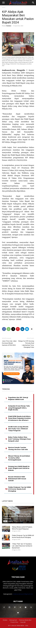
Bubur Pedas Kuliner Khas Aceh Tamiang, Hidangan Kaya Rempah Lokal (19, 439)
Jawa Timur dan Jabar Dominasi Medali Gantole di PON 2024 (9, 343)
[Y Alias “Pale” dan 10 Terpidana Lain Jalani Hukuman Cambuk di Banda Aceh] (6, 546)
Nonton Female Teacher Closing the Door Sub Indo (18, 448)
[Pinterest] (18, 329)
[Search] (33, 2)
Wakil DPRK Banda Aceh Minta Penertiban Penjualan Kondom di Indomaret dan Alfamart (19, 418)
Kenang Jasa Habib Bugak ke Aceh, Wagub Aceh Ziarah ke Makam (19, 468)
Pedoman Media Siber (25, 620)
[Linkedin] (22, 329)
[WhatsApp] (9, 329)
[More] (32, 329)
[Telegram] (27, 329)
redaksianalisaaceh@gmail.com (23, 594)
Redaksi (8, 25)
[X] (13, 329)
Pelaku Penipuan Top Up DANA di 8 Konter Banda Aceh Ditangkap (19, 489)
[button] (3, 2)
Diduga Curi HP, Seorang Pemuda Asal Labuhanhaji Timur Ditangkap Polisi (26, 344)
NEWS (3, 7)
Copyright (23, 622)
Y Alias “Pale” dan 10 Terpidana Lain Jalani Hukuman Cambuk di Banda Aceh (22, 546)
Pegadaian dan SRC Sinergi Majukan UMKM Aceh (18, 398)
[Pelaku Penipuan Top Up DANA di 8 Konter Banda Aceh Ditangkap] (6, 537)
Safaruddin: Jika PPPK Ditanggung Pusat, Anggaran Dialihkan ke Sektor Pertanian (17, 516)
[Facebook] (4, 329)
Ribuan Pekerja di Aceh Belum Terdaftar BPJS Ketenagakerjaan (19, 458)
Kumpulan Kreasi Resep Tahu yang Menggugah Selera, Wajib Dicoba (19, 408)
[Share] (20, 607)
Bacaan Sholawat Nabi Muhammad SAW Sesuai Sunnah (17, 478)
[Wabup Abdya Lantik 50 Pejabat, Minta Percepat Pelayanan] (6, 529)
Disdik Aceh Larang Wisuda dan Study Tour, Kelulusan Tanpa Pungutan (18, 428)
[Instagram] (9, 607)
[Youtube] (18, 613)
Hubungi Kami (13, 620)
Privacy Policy (14, 622)
